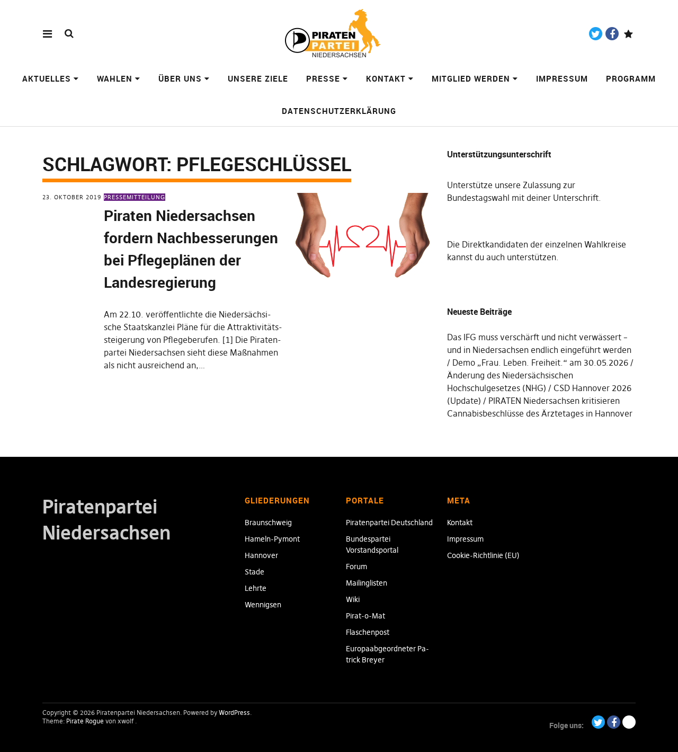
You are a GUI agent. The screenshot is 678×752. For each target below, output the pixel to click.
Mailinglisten (366, 583)
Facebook (612, 33)
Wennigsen (263, 604)
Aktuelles (46, 78)
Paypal (628, 33)
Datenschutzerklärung (339, 110)
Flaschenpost (367, 632)
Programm (631, 78)
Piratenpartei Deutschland (389, 522)
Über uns (180, 78)
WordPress (234, 712)
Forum (356, 566)
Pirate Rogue (85, 721)
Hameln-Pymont (272, 539)
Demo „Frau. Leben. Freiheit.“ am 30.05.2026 (540, 362)
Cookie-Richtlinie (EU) (483, 555)
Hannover (261, 555)
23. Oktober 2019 (71, 197)
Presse (323, 78)
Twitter (595, 33)
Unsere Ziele (258, 78)
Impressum (562, 78)
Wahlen (114, 78)
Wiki (353, 599)
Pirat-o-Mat (365, 616)
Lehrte (255, 588)
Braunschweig (268, 522)
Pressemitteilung (134, 197)
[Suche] (69, 33)
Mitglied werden (471, 78)
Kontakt (386, 78)
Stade (254, 572)
